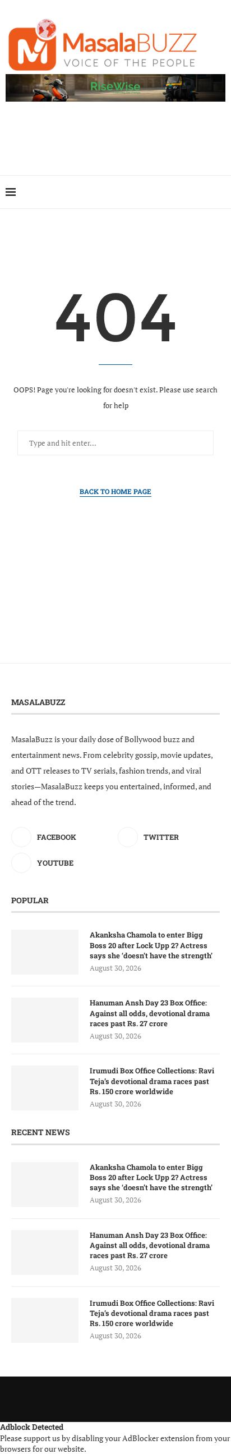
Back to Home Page (115, 491)
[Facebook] (204, 192)
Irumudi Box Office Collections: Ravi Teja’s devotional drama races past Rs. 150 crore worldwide (152, 1081)
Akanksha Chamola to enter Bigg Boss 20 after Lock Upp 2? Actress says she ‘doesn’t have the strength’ (151, 945)
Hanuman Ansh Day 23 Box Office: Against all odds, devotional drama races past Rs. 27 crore (150, 1013)
